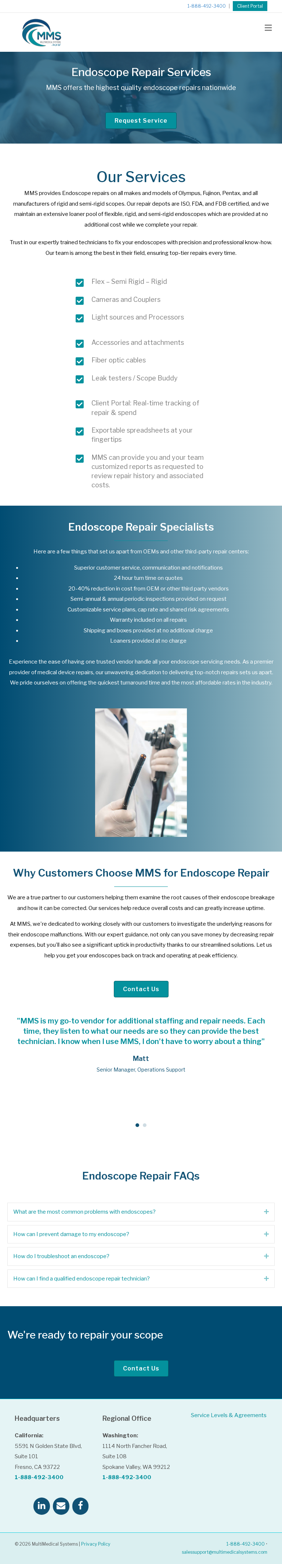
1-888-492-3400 (207, 6)
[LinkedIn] (41, 1506)
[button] (266, 1212)
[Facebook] (80, 1506)
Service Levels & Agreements (229, 1415)
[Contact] (61, 1506)
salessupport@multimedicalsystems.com (224, 1552)
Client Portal (250, 6)
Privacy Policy (95, 1544)
